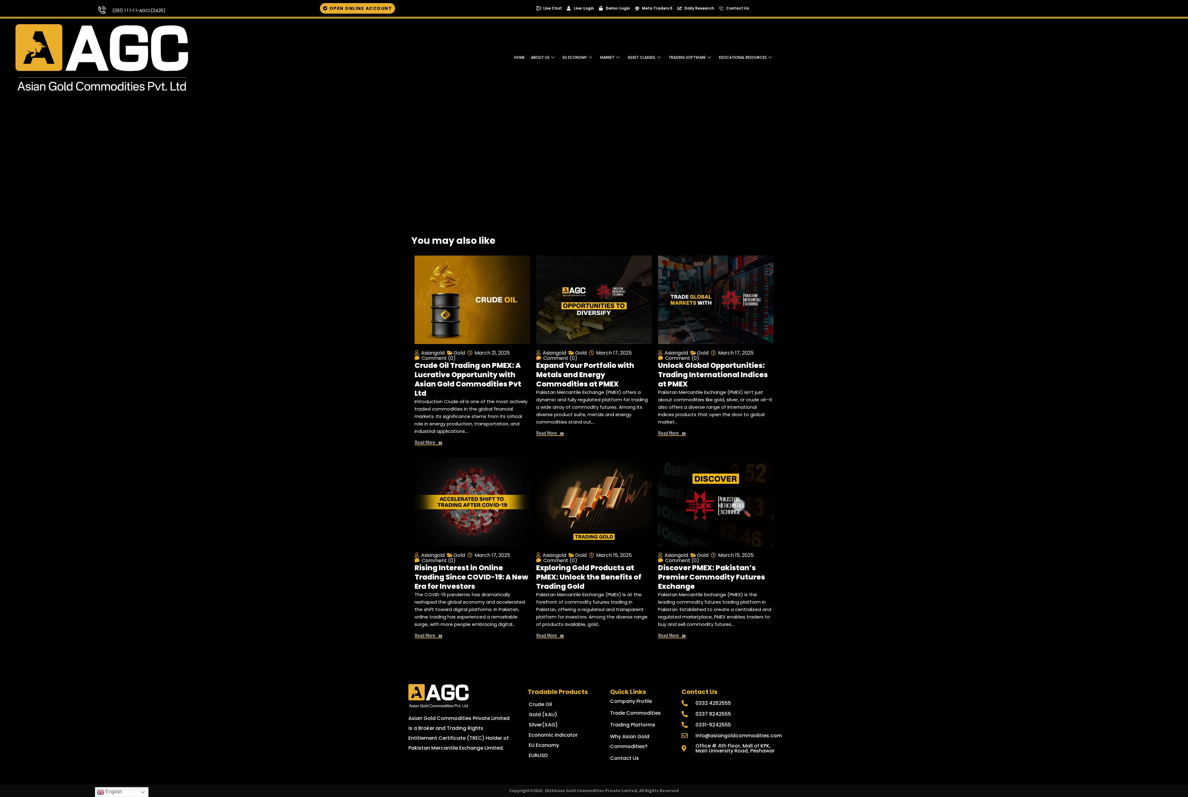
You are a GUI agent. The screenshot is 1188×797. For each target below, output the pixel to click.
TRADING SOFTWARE (687, 57)
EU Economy (575, 57)
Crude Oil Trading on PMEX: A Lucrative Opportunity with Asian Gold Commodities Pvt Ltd (468, 379)
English (113, 791)
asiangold (433, 352)
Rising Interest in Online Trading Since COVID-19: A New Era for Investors (471, 577)
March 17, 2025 (614, 352)
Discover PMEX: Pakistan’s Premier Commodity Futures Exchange (711, 577)
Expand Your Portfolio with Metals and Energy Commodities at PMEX (585, 374)
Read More (425, 442)
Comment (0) (439, 358)
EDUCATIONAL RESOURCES (743, 57)
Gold (459, 352)
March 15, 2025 (614, 555)
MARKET (607, 57)
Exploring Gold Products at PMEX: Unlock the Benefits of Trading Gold (588, 577)
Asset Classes (641, 57)
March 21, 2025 (492, 352)
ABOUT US (540, 57)
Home (519, 57)
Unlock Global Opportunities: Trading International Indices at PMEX (713, 374)
